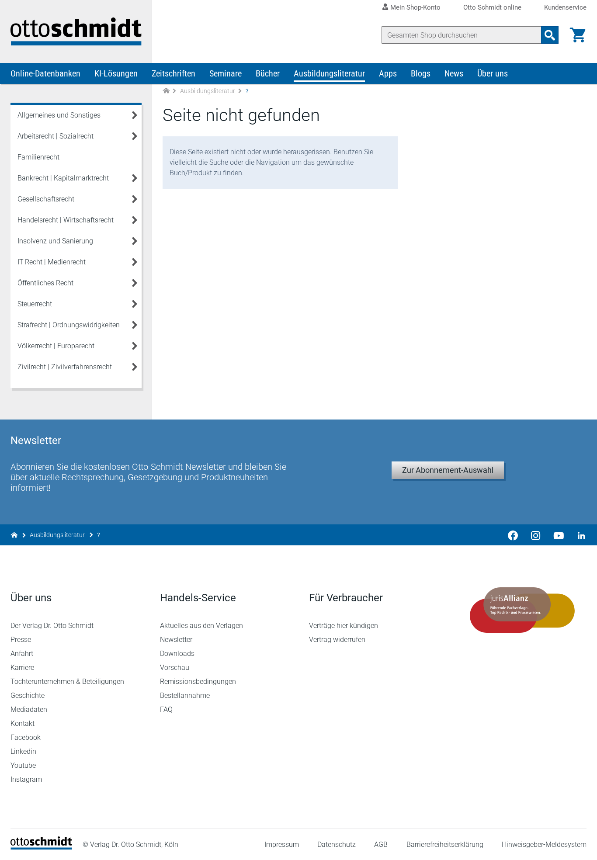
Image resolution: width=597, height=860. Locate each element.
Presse (20, 639)
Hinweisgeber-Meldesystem (544, 844)
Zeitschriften (173, 73)
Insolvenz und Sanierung (55, 241)
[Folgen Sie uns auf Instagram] (535, 535)
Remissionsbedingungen (198, 681)
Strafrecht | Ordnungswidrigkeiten (68, 325)
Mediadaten (28, 709)
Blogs (420, 73)
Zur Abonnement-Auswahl (447, 470)
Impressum (281, 844)
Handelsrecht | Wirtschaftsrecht (65, 220)
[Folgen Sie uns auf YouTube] (558, 535)
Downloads (177, 653)
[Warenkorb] (578, 35)
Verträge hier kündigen (343, 625)
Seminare (225, 73)
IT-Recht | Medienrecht (51, 262)
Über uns (492, 73)
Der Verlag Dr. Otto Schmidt (52, 625)
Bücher (268, 73)
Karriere (22, 667)
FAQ (166, 709)
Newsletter (176, 639)
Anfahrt (21, 653)
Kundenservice (565, 7)
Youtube (23, 765)
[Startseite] (41, 847)
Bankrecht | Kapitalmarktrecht (63, 178)
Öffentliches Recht (45, 283)
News (453, 73)
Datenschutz (336, 844)
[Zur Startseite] (166, 91)
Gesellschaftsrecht (45, 199)
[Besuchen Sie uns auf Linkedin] (579, 535)
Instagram (26, 779)
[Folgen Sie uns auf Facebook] (513, 535)
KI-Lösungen (116, 73)
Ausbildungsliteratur (329, 73)
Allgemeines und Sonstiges (59, 115)
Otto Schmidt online (492, 7)
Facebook (25, 737)
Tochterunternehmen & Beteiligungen (67, 681)
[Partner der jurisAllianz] (522, 610)
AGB (381, 844)
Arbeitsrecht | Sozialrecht (55, 136)
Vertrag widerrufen (337, 639)
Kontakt (22, 723)
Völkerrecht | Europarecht (55, 346)
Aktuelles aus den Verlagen (201, 625)
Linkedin (23, 751)
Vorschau (174, 667)
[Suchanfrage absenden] (550, 35)
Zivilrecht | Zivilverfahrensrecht (64, 367)
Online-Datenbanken (45, 73)
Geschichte (27, 695)
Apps (388, 73)
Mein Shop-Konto (415, 7)
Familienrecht (38, 157)
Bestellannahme (185, 695)
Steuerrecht (34, 304)
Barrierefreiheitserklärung (444, 844)
